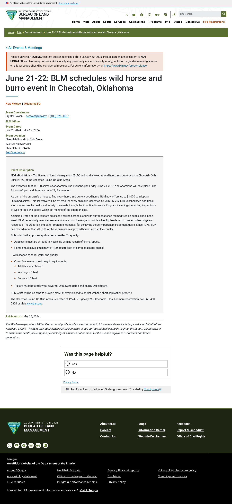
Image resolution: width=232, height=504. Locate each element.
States (178, 21)
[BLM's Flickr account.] (157, 12)
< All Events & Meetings (24, 48)
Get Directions (14, 152)
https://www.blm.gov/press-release (125, 65)
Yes (74, 363)
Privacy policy (117, 482)
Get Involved (137, 21)
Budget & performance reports (77, 482)
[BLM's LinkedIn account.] (165, 14)
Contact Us (192, 21)
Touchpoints (151, 389)
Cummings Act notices (172, 476)
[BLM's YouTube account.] (134, 14)
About (96, 21)
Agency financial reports (123, 470)
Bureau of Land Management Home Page (32, 15)
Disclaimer (114, 476)
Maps (142, 424)
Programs (155, 21)
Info (167, 21)
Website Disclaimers (152, 436)
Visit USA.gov (89, 490)
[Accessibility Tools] (174, 14)
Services (120, 21)
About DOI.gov (16, 470)
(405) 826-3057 (59, 116)
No (74, 372)
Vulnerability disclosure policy (177, 470)
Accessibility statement (22, 476)
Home (76, 21)
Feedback (183, 424)
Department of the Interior (58, 463)
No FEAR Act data (69, 470)
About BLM (108, 424)
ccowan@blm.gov (36, 116)
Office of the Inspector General (77, 476)
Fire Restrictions (214, 21)
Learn (107, 21)
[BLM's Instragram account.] (149, 14)
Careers (105, 430)
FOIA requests (16, 482)
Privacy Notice (71, 382)
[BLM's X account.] (126, 12)
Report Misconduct (190, 430)
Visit (86, 21)
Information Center (151, 430)
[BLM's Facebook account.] (141, 14)
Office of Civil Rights (191, 436)
